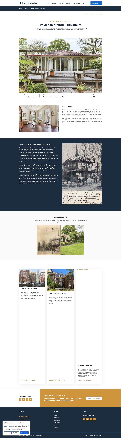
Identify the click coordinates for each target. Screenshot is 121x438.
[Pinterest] (30, 399)
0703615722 (23, 419)
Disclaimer (99, 435)
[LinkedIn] (20, 399)
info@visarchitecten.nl (25, 416)
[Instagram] (27, 399)
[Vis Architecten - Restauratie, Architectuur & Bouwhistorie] (28, 3)
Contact (57, 430)
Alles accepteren (24, 432)
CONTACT (95, 3)
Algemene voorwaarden (90, 435)
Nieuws (84, 3)
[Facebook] (23, 399)
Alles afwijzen (15, 432)
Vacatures (69, 3)
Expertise (77, 3)
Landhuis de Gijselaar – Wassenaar (29, 14)
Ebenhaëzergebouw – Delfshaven (92, 14)
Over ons (53, 3)
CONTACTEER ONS (94, 398)
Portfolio (26, 8)
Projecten (61, 3)
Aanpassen (7, 432)
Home (47, 3)
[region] (16, 428)
